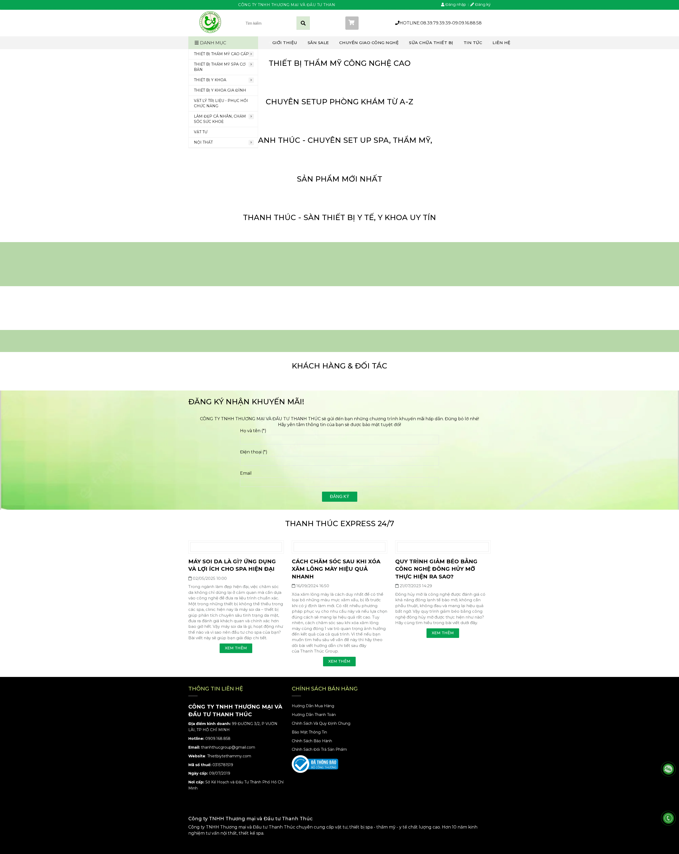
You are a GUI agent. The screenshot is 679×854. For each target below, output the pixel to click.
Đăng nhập (455, 4)
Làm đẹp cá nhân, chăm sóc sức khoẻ (220, 119)
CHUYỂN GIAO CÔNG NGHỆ (369, 42)
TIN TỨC (473, 42)
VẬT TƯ (200, 132)
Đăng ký (482, 4)
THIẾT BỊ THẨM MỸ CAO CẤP (221, 54)
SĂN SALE (318, 42)
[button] (364, 23)
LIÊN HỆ (502, 42)
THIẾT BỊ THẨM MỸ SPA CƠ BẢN (220, 67)
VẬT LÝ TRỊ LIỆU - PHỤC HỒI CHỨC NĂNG (221, 103)
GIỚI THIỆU (284, 42)
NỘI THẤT (203, 142)
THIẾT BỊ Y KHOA (210, 80)
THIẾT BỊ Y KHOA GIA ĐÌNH (220, 90)
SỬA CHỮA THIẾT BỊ (431, 42)
